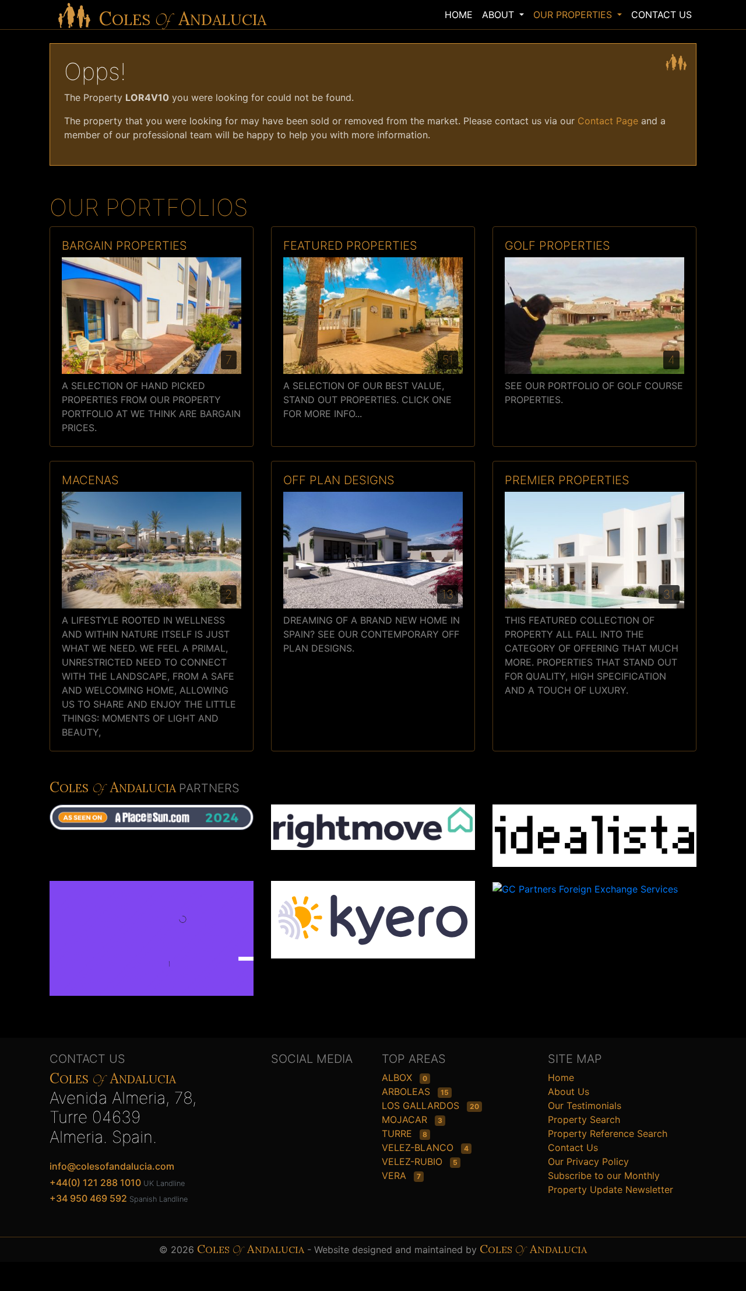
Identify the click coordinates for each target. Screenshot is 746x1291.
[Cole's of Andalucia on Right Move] (373, 826)
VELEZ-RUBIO (413, 1161)
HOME (459, 14)
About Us (568, 1091)
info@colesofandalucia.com (112, 1166)
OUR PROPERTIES (574, 14)
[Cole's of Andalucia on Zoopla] (159, 944)
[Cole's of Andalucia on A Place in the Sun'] (159, 823)
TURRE (398, 1133)
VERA (395, 1175)
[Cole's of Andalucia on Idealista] (594, 835)
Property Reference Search (607, 1133)
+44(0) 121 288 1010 (95, 1182)
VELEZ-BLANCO (419, 1147)
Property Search (584, 1119)
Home (561, 1077)
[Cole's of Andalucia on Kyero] (373, 919)
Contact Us (573, 1147)
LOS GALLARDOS (422, 1105)
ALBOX (398, 1077)
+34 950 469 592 (88, 1198)
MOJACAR (406, 1119)
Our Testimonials (584, 1105)
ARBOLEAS (407, 1091)
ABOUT (499, 14)
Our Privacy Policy (588, 1161)
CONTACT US (661, 14)
